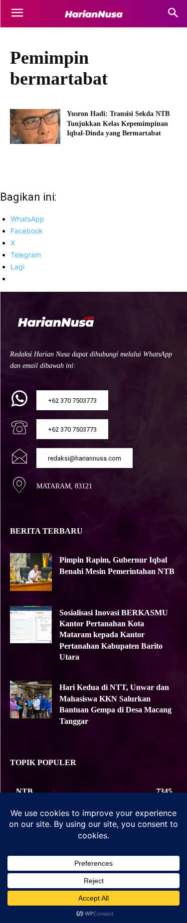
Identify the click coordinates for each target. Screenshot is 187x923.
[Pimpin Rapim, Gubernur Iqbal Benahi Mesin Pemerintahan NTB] (31, 571)
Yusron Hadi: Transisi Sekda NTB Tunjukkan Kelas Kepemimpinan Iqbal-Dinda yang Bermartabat (118, 123)
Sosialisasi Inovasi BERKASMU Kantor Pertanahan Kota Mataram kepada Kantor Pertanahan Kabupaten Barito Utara (113, 635)
